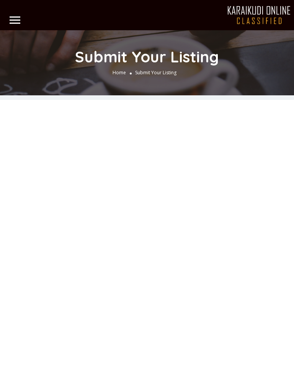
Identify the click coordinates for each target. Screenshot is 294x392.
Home (119, 72)
